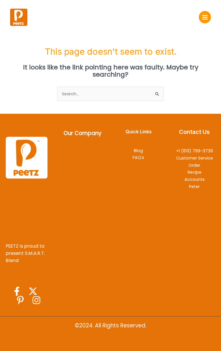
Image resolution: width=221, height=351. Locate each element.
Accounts (194, 179)
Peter (194, 186)
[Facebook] (16, 291)
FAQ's (138, 157)
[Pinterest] (20, 300)
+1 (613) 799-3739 (194, 151)
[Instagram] (36, 300)
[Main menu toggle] (205, 17)
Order (194, 165)
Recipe (194, 172)
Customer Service (194, 158)
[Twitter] (32, 291)
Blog (138, 150)
